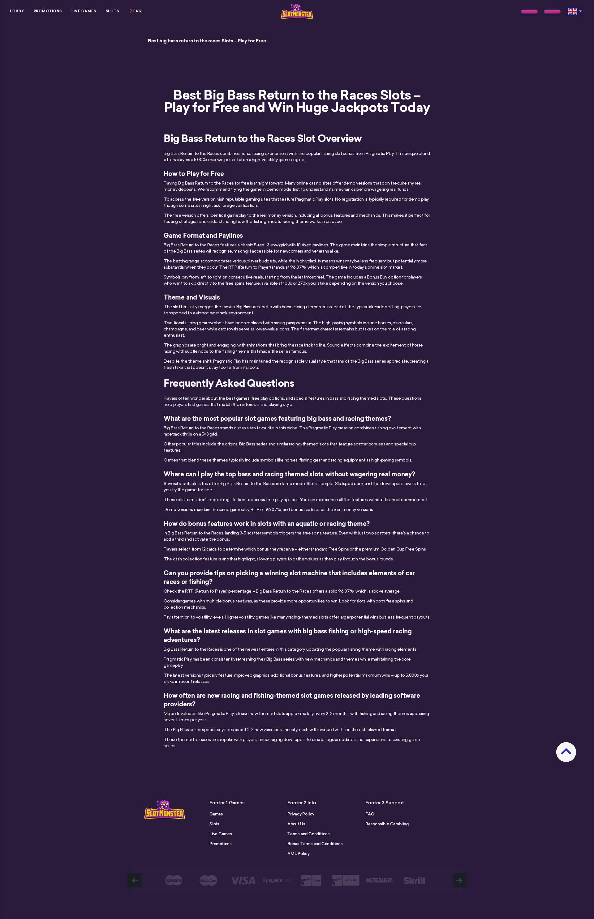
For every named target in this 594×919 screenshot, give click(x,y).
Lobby (17, 11)
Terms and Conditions (308, 833)
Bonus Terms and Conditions (315, 843)
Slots (112, 11)
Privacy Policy (300, 814)
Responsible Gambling (387, 824)
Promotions (48, 11)
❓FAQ (135, 11)
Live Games (83, 11)
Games (216, 814)
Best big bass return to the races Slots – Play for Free (207, 40)
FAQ (369, 814)
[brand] (529, 12)
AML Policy (298, 853)
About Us (296, 824)
